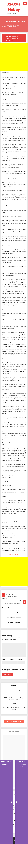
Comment (5, 642)
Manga (14, 809)
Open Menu (25, 3)
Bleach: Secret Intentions (12, 38)
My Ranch (14, 817)
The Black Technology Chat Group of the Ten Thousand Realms (14, 825)
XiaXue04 (9, 36)
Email (12, 659)
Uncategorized (14, 830)
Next (18, 554)
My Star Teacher (14, 820)
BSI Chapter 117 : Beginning (14, 612)
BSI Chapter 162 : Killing (14, 622)
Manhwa (14, 813)
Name (4, 659)
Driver (14, 805)
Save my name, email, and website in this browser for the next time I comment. (13, 670)
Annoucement (14, 798)
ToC (15, 554)
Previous (11, 554)
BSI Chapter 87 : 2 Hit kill (14, 617)
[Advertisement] (14, 57)
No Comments (10, 40)
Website (20, 659)
